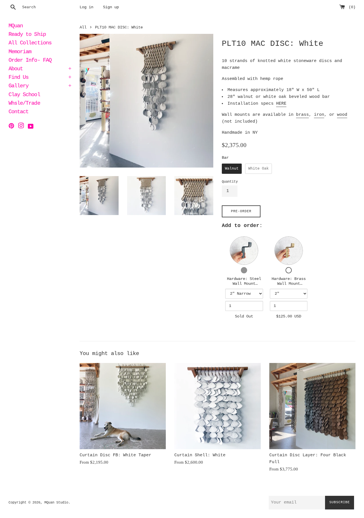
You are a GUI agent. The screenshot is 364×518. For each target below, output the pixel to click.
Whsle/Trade (24, 103)
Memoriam (20, 52)
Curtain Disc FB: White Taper (115, 455)
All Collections (30, 43)
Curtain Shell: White (200, 455)
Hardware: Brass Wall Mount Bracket (289, 283)
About (40, 69)
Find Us (40, 78)
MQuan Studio (56, 503)
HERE (281, 103)
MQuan (16, 26)
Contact (18, 112)
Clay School (24, 95)
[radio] (232, 169)
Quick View (244, 250)
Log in (86, 7)
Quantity (230, 182)
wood (342, 114)
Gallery (40, 86)
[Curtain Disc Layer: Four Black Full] (312, 406)
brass (302, 114)
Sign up (111, 7)
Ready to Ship (27, 35)
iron (319, 114)
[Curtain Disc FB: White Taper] (123, 406)
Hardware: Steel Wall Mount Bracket (244, 283)
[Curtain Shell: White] (217, 406)
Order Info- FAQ (30, 60)
